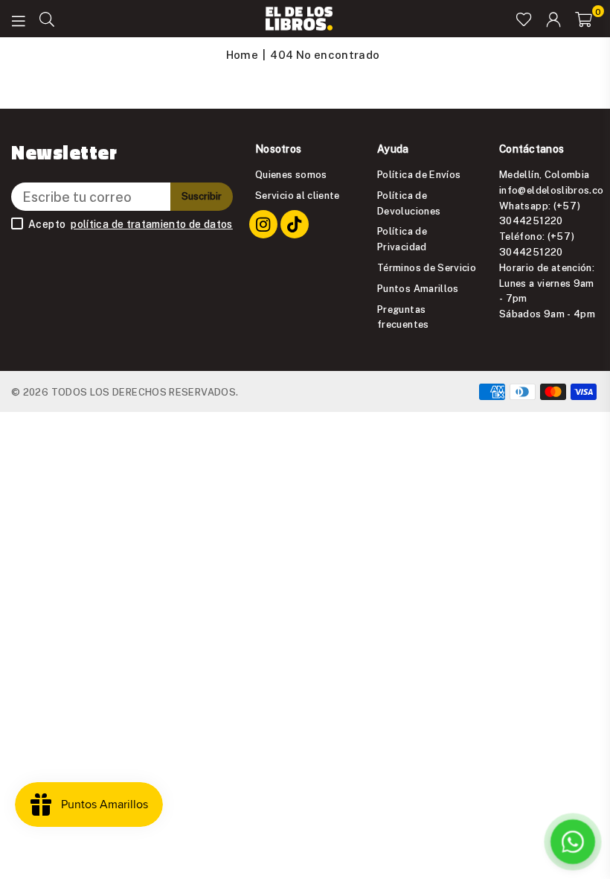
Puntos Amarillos (418, 288)
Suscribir (202, 196)
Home (242, 54)
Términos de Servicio (426, 267)
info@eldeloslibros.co (551, 190)
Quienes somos (291, 174)
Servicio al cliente (297, 195)
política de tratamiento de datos (152, 224)
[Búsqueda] (47, 18)
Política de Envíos (418, 174)
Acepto (130, 224)
